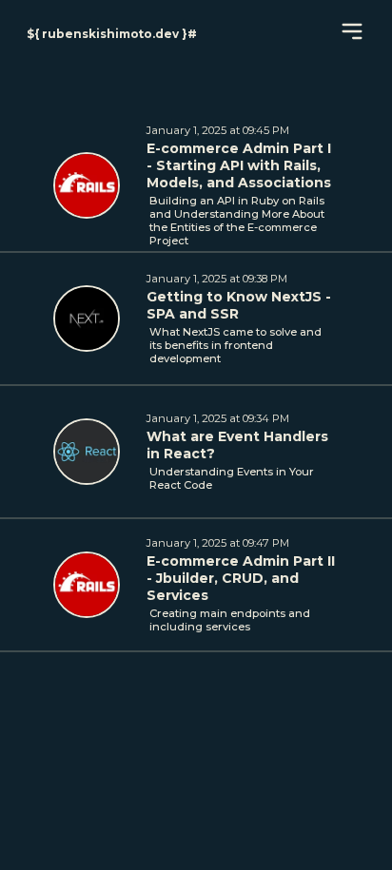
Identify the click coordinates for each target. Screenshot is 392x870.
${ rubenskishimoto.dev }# (112, 34)
